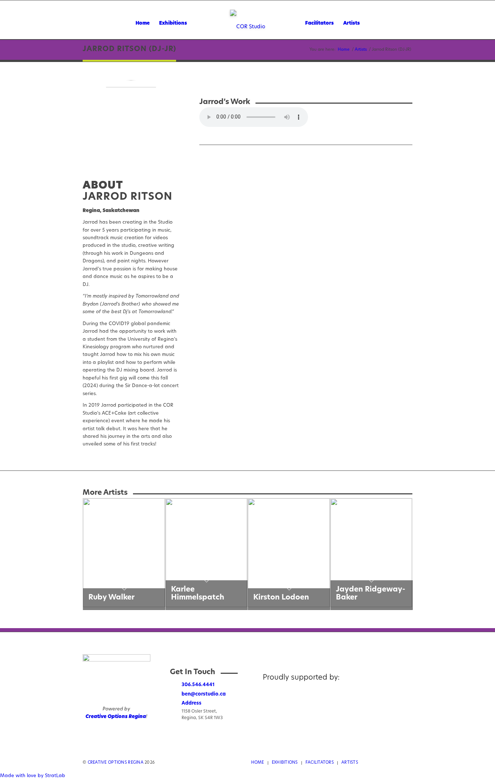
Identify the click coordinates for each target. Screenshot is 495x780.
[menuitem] (142, 24)
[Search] (378, 24)
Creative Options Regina (116, 716)
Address (191, 703)
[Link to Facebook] (374, 762)
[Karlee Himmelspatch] (207, 605)
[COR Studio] (247, 27)
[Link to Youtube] (396, 762)
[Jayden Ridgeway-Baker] (371, 605)
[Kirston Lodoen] (289, 605)
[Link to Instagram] (385, 762)
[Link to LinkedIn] (407, 762)
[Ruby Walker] (124, 605)
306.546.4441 (198, 684)
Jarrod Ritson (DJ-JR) (129, 49)
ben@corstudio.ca (204, 694)
